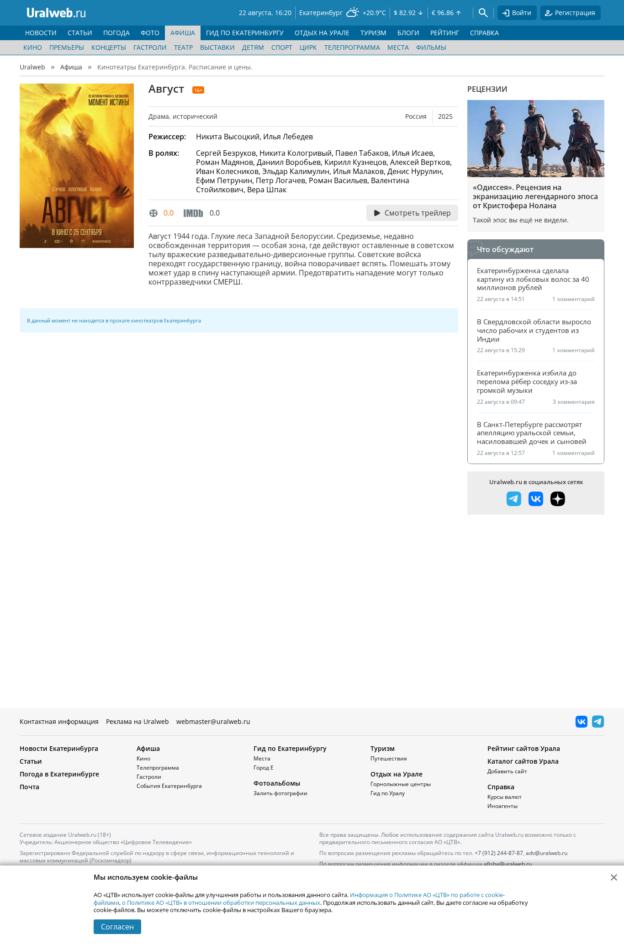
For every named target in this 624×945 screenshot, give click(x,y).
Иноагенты (502, 806)
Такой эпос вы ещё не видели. (521, 220)
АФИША (182, 32)
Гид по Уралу (387, 793)
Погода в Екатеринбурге (59, 774)
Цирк (308, 47)
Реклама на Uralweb (137, 721)
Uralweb (32, 67)
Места (398, 47)
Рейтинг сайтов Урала (523, 748)
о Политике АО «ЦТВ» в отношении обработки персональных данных (221, 902)
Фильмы (431, 47)
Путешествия (388, 758)
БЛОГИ (408, 32)
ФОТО (150, 32)
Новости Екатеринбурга (59, 748)
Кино (32, 47)
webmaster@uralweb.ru (213, 721)
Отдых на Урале (396, 774)
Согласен (117, 927)
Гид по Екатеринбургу (290, 748)
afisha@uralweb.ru (508, 864)
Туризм (382, 748)
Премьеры (66, 47)
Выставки (217, 47)
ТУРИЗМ (373, 32)
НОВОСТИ (41, 32)
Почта (29, 786)
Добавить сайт (507, 771)
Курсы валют (504, 797)
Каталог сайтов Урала (523, 761)
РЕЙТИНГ (444, 32)
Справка (500, 786)
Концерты (108, 47)
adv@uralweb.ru (546, 853)
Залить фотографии (280, 793)
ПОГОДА (116, 32)
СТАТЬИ (80, 32)
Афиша (71, 67)
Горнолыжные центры (400, 784)
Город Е (264, 767)
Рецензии (487, 89)
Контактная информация (59, 721)
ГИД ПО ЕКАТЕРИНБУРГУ (245, 32)
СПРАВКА (484, 32)
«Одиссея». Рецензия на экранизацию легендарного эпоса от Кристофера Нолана (535, 196)
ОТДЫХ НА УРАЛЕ (322, 32)
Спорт (281, 47)
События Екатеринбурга (169, 786)
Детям (253, 47)
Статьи (31, 761)
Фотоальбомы (277, 783)
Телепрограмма (352, 47)
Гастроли (150, 47)
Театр (183, 47)
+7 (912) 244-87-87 (499, 853)
